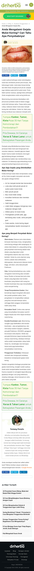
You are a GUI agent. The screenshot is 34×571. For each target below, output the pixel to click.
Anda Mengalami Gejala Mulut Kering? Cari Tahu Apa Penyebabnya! (16, 32)
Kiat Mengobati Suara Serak (12, 533)
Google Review (27, 467)
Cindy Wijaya (13, 42)
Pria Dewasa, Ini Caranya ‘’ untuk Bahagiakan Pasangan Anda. (17, 136)
